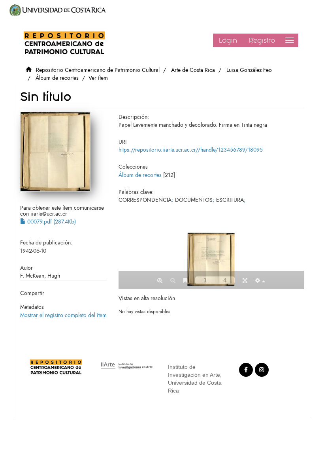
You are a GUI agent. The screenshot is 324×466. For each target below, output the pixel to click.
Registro (262, 40)
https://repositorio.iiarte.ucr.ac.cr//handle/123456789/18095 (191, 150)
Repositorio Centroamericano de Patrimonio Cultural (98, 70)
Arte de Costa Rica (193, 70)
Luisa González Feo (249, 70)
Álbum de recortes (57, 78)
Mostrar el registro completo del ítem (63, 315)
